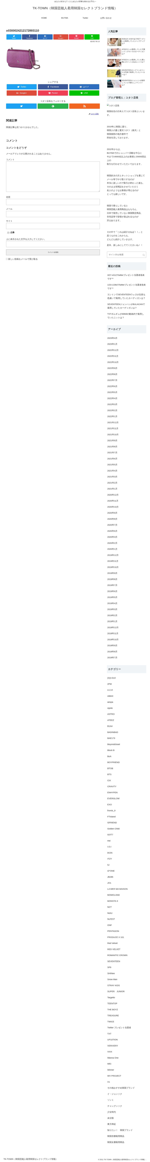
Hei (109, 841)
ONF (109, 925)
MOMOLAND (113, 895)
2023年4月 (112, 338)
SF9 (109, 967)
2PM (109, 684)
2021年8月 (112, 446)
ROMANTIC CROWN (117, 955)
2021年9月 (112, 440)
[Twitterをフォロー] (21, 106)
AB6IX (110, 696)
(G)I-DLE (111, 678)
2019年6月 (112, 591)
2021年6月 (112, 458)
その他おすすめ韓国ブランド (121, 1088)
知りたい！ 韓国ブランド (120, 1130)
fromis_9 (111, 810)
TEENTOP (112, 1003)
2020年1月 (112, 549)
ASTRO (111, 714)
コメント (10, 159)
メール (9, 209)
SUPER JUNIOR (116, 991)
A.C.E (110, 690)
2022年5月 (112, 392)
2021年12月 (113, 422)
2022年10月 (113, 362)
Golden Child (113, 829)
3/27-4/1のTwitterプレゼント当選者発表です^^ (125, 277)
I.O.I (109, 847)
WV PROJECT (114, 1076)
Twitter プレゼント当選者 (119, 1027)
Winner (110, 1070)
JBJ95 (110, 877)
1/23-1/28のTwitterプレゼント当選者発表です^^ (126, 287)
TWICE (110, 1021)
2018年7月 (112, 657)
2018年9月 (112, 645)
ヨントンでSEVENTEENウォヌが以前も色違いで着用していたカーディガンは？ (126, 296)
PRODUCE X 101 (115, 937)
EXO (109, 804)
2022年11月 (112, 356)
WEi (109, 1064)
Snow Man (112, 979)
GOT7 (110, 835)
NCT (109, 907)
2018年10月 (113, 639)
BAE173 (111, 738)
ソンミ (110, 1100)
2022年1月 (112, 416)
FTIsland (111, 816)
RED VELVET (113, 949)
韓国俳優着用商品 (115, 1136)
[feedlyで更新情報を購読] (53, 106)
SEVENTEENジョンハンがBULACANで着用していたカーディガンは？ (126, 306)
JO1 (109, 883)
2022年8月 (112, 374)
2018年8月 (112, 651)
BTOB (110, 768)
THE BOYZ (112, 1009)
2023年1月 (112, 344)
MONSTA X (112, 901)
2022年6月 (112, 386)
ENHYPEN (112, 792)
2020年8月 (112, 519)
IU (108, 865)
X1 (108, 1082)
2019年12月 (113, 555)
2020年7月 (112, 525)
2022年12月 (113, 350)
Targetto (111, 997)
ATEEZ (110, 720)
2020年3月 (112, 537)
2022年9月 (112, 368)
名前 (8, 197)
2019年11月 (112, 561)
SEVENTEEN (113, 961)
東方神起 (111, 1124)
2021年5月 (112, 464)
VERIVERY (112, 1046)
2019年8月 (112, 579)
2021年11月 (112, 428)
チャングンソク (114, 1106)
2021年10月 (113, 434)
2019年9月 (112, 573)
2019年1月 (112, 621)
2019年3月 (112, 609)
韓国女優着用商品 (115, 1142)
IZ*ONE (111, 871)
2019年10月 (113, 567)
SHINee (111, 973)
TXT (109, 1034)
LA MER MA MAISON (117, 889)
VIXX (109, 1052)
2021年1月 (112, 489)
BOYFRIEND (113, 762)
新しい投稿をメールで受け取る (23, 259)
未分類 (110, 1118)
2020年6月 (112, 531)
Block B (110, 750)
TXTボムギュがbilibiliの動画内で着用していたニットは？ (125, 316)
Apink (110, 708)
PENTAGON (113, 931)
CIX (109, 780)
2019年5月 (112, 597)
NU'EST (111, 919)
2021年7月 (112, 452)
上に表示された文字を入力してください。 (26, 239)
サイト (9, 221)
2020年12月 (113, 495)
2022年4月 (112, 398)
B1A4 (109, 726)
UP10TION (112, 1039)
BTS (109, 774)
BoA (109, 756)
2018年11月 (112, 633)
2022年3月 (112, 404)
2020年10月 (113, 507)
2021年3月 (112, 477)
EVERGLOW (113, 798)
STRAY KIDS (113, 985)
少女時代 (111, 1112)
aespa (110, 702)
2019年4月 (112, 603)
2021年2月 (112, 483)
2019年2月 (112, 615)
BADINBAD (112, 732)
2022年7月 (112, 380)
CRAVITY (111, 786)
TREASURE (113, 1015)
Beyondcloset (113, 744)
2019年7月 (112, 585)
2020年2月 (112, 543)
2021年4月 (112, 471)
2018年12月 (113, 627)
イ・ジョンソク (114, 1094)
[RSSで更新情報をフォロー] (84, 106)
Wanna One (112, 1058)
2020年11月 (112, 501)
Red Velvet (112, 943)
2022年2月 (112, 410)
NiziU (109, 913)
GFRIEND (112, 822)
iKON (109, 853)
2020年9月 (112, 513)
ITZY (109, 859)
